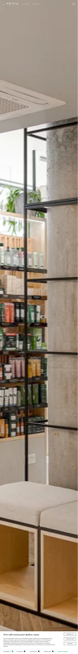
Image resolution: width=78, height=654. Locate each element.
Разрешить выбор (70, 639)
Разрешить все (70, 634)
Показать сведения (62, 651)
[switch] (25, 652)
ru (3, 4)
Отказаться (70, 643)
